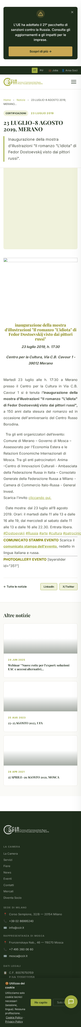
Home (7, 100)
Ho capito (41, 1002)
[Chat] (71, 1001)
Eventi (7, 878)
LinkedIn (49, 586)
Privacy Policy (14, 1021)
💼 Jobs (53, 70)
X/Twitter (68, 586)
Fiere (6, 866)
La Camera (10, 853)
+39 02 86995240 (21, 921)
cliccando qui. (40, 498)
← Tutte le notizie (15, 586)
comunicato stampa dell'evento (30, 546)
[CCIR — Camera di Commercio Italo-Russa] (23, 82)
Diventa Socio (12, 897)
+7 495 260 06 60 (21, 949)
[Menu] (74, 82)
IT (34, 70)
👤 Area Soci (70, 70)
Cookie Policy (14, 1017)
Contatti (8, 885)
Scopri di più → (41, 51)
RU (41, 70)
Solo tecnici (64, 1002)
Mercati (8, 891)
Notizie (21, 100)
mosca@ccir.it (18, 956)
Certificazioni (16, 113)
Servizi (7, 859)
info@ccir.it (16, 927)
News (7, 872)
